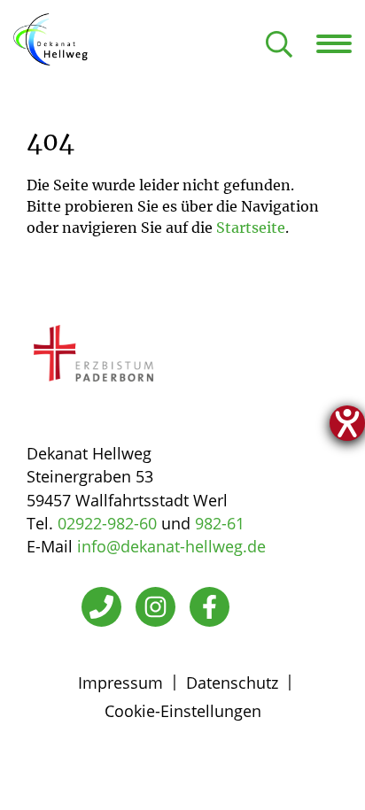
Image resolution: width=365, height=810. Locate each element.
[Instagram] (155, 607)
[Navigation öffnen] (340, 43)
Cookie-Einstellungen (183, 710)
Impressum (120, 682)
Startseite (250, 227)
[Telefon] (101, 607)
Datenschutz (232, 682)
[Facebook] (209, 607)
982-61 (220, 523)
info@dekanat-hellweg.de (171, 546)
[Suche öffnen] (279, 45)
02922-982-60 (107, 523)
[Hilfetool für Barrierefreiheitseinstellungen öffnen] (347, 423)
